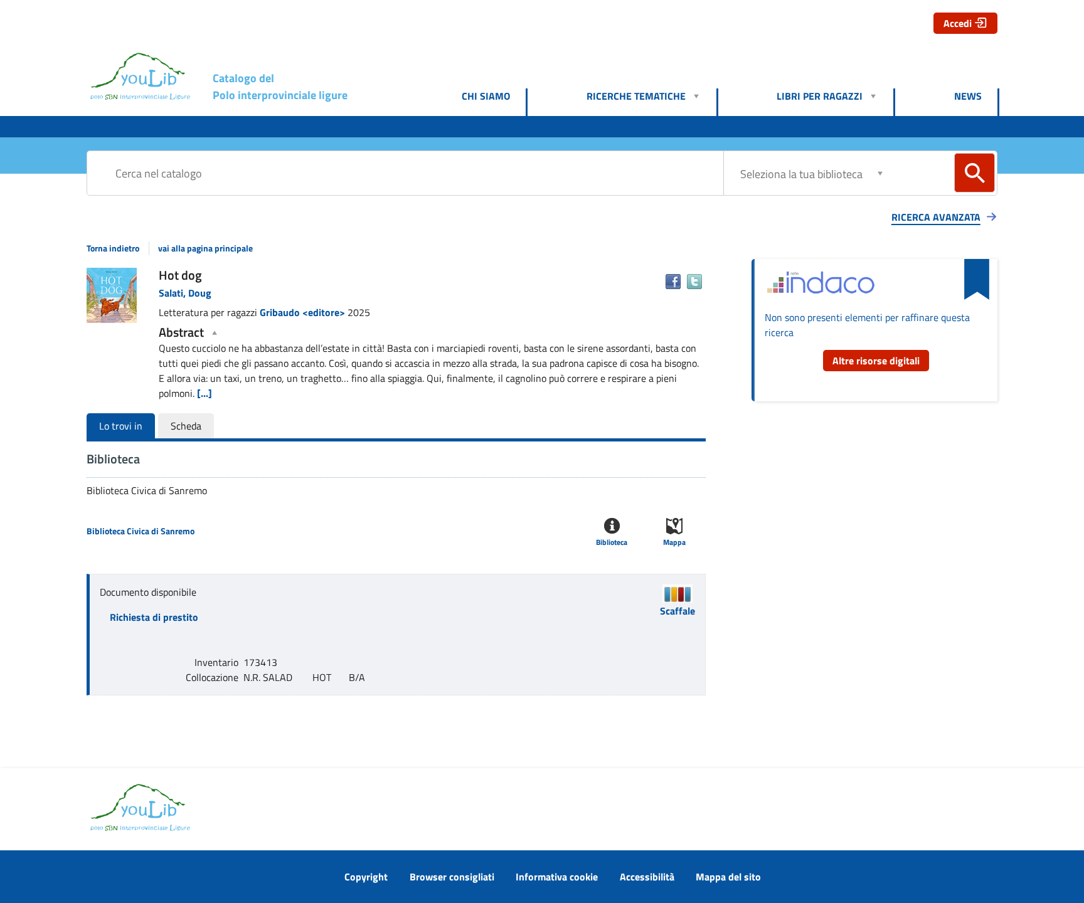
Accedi (957, 23)
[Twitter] (694, 281)
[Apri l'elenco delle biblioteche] (880, 172)
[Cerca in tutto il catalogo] (974, 173)
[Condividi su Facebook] (673, 281)
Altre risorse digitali (876, 360)
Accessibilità (647, 876)
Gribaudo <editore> (304, 312)
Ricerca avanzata (935, 216)
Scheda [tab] (186, 425)
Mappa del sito (728, 876)
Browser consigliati (452, 876)
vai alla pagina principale (205, 248)
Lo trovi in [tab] (120, 425)
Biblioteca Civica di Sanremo (140, 531)
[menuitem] (494, 95)
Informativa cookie (557, 876)
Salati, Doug (185, 292)
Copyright (366, 876)
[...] (204, 393)
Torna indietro (113, 248)
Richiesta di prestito (154, 617)
